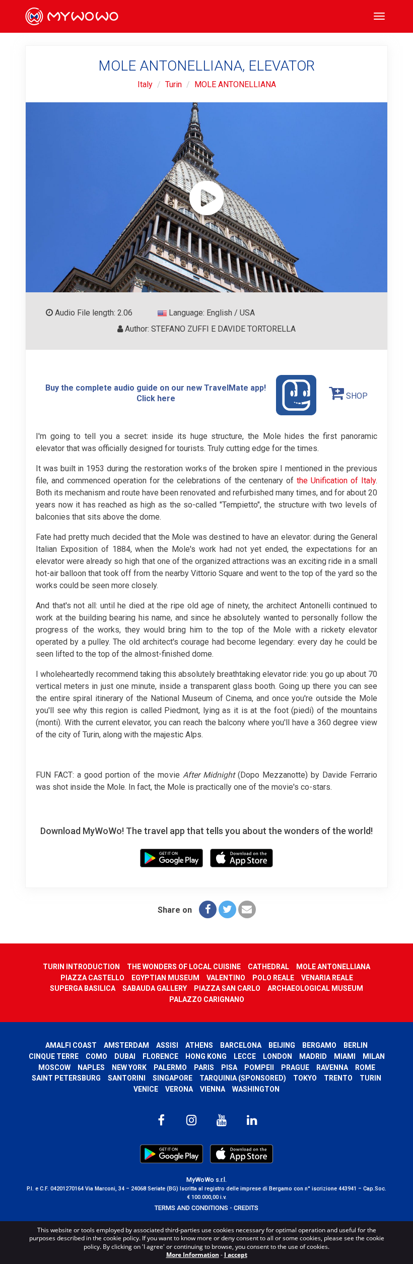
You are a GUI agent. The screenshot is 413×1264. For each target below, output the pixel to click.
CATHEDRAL (268, 967)
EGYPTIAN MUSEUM (165, 978)
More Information (192, 1254)
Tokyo (305, 1078)
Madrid (313, 1056)
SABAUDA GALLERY (154, 988)
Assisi (167, 1045)
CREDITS (246, 1208)
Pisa (229, 1067)
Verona (179, 1089)
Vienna (212, 1089)
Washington (256, 1089)
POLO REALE (273, 978)
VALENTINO (225, 978)
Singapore (172, 1078)
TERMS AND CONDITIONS (191, 1208)
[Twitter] (227, 909)
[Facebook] (208, 909)
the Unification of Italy (336, 480)
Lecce (245, 1056)
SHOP (356, 396)
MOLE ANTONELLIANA (235, 84)
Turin (173, 84)
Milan (374, 1056)
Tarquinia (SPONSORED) (242, 1078)
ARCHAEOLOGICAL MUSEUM (315, 988)
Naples (91, 1067)
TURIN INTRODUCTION (81, 967)
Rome (365, 1067)
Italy (145, 84)
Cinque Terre (54, 1056)
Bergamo (319, 1045)
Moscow (54, 1067)
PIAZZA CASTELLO (92, 978)
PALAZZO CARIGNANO (206, 999)
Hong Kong (206, 1056)
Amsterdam (126, 1045)
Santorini (127, 1078)
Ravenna (332, 1067)
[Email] (247, 909)
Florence (160, 1056)
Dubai (124, 1056)
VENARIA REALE (327, 978)
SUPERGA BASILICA (82, 988)
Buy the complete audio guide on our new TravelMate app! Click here (155, 393)
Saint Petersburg (66, 1078)
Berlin (355, 1045)
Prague (295, 1067)
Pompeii (259, 1067)
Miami (345, 1056)
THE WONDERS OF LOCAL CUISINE (184, 967)
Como (96, 1056)
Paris (204, 1067)
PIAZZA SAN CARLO (227, 988)
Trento (338, 1078)
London (277, 1056)
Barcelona (240, 1045)
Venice (145, 1089)
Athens (199, 1045)
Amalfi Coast (71, 1045)
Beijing (281, 1045)
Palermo (170, 1067)
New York (129, 1067)
